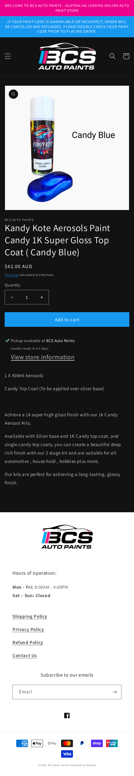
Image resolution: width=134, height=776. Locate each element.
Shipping (11, 275)
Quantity (12, 285)
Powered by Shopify (83, 765)
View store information (42, 357)
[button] (8, 56)
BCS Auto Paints (58, 765)
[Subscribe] (114, 692)
